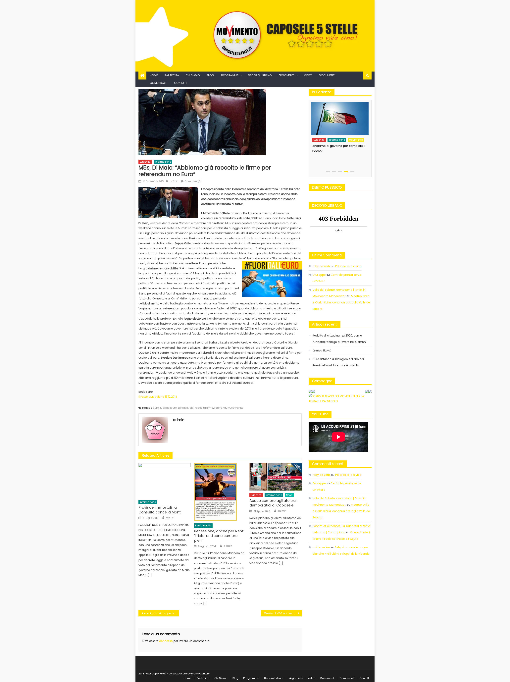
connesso (166, 641)
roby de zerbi (322, 266)
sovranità (237, 408)
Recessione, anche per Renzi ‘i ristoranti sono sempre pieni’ (219, 536)
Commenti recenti (328, 463)
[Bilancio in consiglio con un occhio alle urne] (339, 117)
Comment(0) (193, 181)
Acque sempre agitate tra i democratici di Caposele (273, 503)
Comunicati (158, 83)
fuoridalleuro (168, 408)
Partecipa (172, 75)
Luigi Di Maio (186, 408)
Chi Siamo (193, 75)
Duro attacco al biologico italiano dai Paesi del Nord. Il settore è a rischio (338, 362)
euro (156, 408)
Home (154, 75)
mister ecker (321, 547)
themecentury (200, 673)
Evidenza (145, 161)
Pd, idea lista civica (348, 266)
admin (174, 181)
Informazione (163, 161)
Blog (210, 75)
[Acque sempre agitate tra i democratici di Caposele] (275, 477)
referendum (222, 408)
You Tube (320, 413)
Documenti (327, 75)
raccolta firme (204, 408)
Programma (229, 75)
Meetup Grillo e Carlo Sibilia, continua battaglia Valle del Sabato (342, 302)
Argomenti (286, 75)
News (289, 495)
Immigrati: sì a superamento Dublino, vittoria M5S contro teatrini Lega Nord (161, 613)
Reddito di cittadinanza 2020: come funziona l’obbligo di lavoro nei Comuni (339, 339)
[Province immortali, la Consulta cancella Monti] (164, 480)
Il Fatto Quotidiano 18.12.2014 (157, 397)
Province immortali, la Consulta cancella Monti (159, 509)
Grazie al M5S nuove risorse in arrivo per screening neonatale (283, 613)
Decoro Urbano (260, 75)
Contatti (181, 83)
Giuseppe (319, 275)
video (308, 75)
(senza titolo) (322, 350)
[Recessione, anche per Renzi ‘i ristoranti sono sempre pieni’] (220, 492)
